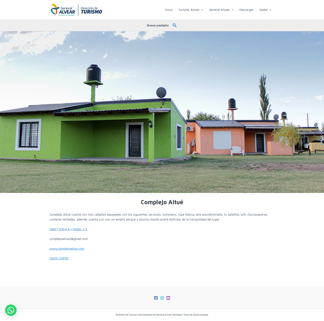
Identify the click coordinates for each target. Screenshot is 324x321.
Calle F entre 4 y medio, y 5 (68, 229)
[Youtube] (168, 298)
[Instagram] (162, 298)
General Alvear (219, 10)
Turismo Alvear (189, 10)
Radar (264, 10)
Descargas (246, 10)
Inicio (168, 10)
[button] (201, 9)
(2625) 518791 (59, 258)
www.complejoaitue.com (67, 248)
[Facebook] (156, 298)
